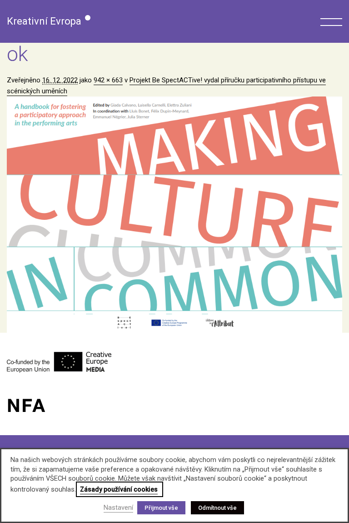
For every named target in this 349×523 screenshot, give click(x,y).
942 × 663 (108, 80)
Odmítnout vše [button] (217, 507)
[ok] (174, 214)
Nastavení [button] (118, 507)
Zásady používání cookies (119, 489)
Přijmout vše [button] (161, 507)
